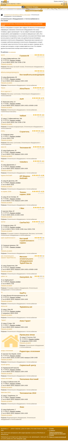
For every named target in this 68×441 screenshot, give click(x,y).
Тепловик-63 (25, 148)
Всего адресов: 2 (6, 91)
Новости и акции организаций (57, 437)
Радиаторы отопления (30, 351)
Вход (65, 1)
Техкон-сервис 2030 (25, 193)
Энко (22, 407)
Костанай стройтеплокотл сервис (27, 240)
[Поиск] (22, 7)
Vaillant (23, 116)
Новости (29, 7)
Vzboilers (24, 162)
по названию (12, 52)
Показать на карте (6, 64)
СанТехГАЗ (24, 222)
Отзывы (35, 7)
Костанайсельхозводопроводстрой (35, 75)
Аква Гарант (25, 321)
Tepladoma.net (26, 307)
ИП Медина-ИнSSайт (25, 177)
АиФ (22, 99)
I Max (22, 208)
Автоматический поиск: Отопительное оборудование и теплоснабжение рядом (21, 24)
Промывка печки (27, 335)
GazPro (23, 293)
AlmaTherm (25, 89)
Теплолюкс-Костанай (29, 379)
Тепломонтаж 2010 (28, 393)
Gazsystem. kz (26, 277)
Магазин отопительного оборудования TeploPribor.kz (26, 260)
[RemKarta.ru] (8, 1)
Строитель (24, 132)
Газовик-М (24, 56)
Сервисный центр (28, 365)
